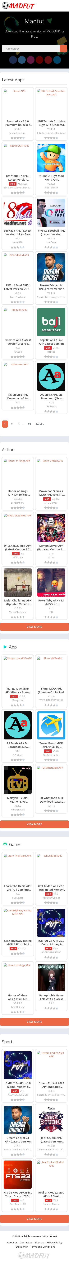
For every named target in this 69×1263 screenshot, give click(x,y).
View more (34, 627)
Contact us (26, 1242)
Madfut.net (50, 1236)
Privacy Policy (54, 1242)
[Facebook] (13, 60)
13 (29, 424)
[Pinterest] (48, 60)
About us (12, 1242)
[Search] (63, 48)
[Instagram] (30, 60)
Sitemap (39, 1242)
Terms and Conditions (42, 1246)
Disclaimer (22, 1246)
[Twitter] (22, 60)
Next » (40, 424)
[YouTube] (39, 60)
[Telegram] (57, 60)
